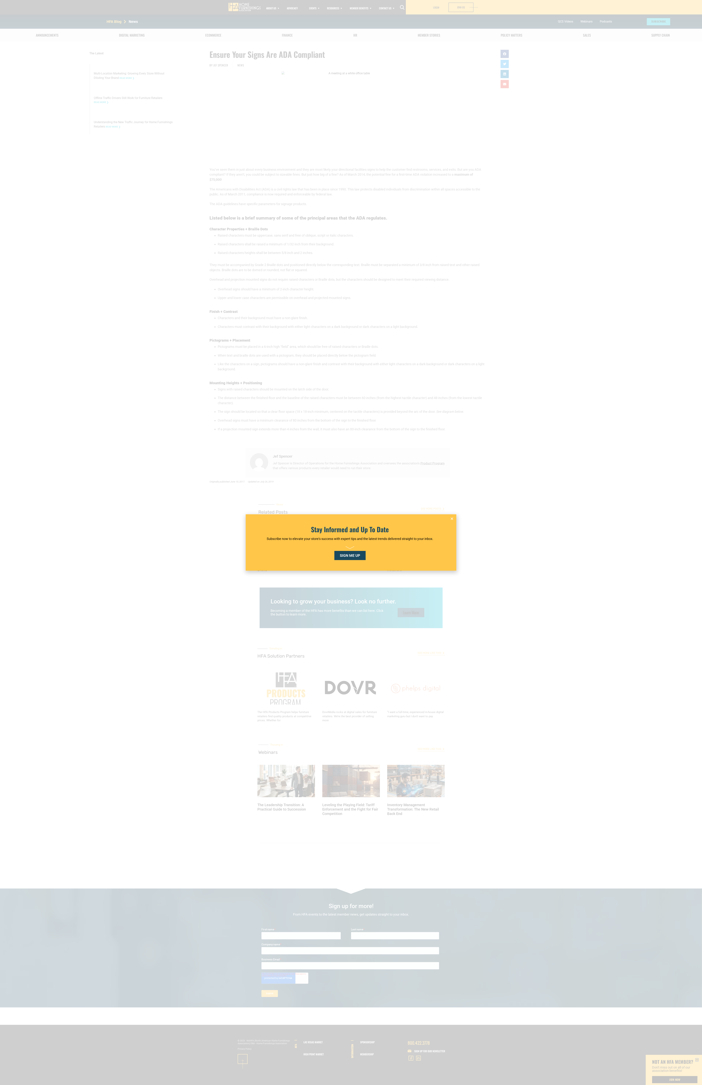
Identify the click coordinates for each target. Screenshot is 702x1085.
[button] (452, 518)
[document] (351, 542)
